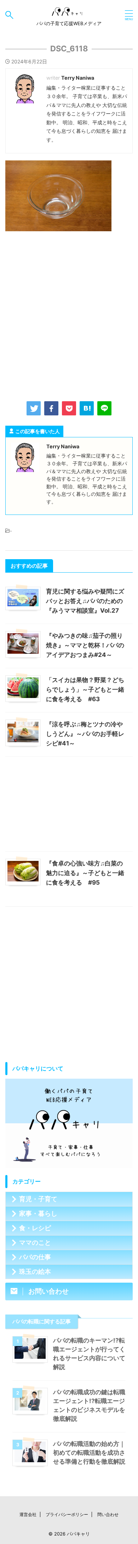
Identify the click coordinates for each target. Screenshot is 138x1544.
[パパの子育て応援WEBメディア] (69, 15)
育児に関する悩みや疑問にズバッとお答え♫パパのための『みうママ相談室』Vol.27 (85, 601)
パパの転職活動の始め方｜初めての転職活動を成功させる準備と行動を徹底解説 (89, 1452)
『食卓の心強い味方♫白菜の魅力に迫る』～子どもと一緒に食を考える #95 (85, 873)
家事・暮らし (38, 1213)
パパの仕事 (35, 1257)
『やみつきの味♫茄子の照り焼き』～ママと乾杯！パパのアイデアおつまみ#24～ (85, 645)
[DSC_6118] (87, 408)
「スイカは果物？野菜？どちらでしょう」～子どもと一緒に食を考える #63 (85, 689)
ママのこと (35, 1242)
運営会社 (27, 1514)
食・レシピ (35, 1228)
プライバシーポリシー (67, 1514)
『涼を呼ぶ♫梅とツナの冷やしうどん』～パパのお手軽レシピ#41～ (85, 734)
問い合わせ (108, 1514)
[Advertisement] (69, 314)
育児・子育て (38, 1199)
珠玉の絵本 (35, 1271)
